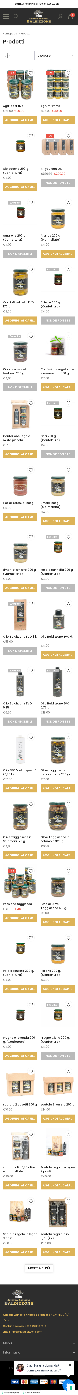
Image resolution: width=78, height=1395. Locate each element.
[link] (20, 83)
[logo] (39, 16)
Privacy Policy (11, 1392)
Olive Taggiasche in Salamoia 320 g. (55, 839)
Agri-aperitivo (13, 106)
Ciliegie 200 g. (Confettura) (51, 304)
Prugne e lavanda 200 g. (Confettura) (19, 1040)
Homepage (10, 33)
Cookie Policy (32, 1392)
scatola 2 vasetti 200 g (20, 1104)
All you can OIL (51, 169)
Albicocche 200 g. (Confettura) (16, 171)
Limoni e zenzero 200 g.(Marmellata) (19, 572)
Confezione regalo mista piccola (16, 438)
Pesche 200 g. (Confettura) (51, 973)
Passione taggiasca (17, 904)
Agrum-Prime (50, 106)
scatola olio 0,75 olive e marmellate (19, 1169)
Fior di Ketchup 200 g (18, 503)
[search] (16, 16)
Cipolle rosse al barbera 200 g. (14, 371)
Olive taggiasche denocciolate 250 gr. (56, 772)
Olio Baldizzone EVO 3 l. (20, 637)
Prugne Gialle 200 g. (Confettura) (55, 1040)
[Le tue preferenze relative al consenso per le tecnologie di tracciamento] (71, 1388)
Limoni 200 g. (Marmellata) (50, 505)
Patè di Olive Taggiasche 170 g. (54, 906)
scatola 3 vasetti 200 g (57, 1104)
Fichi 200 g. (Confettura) (50, 438)
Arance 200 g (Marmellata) (50, 238)
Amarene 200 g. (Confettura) (14, 238)
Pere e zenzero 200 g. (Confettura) (18, 973)
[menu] (6, 16)
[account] (60, 16)
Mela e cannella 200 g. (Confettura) (57, 572)
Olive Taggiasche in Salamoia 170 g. (17, 839)
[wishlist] (30, 72)
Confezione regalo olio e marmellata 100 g (57, 371)
